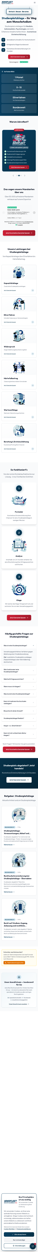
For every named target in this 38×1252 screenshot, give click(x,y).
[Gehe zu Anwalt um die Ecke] (20, 175)
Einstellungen (20, 1246)
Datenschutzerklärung (24, 1229)
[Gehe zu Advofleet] (19, 175)
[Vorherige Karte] (13, 175)
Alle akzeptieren (20, 1234)
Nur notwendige (19, 1240)
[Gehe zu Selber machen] (17, 175)
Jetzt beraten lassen (17, 780)
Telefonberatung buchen (15, 962)
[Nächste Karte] (25, 175)
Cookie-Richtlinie (9, 1229)
